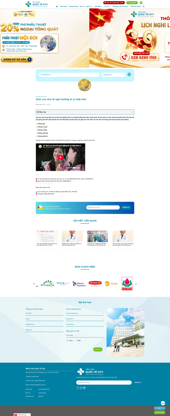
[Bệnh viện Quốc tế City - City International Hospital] (37, 4)
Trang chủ (57, 6)
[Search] (143, 6)
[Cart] (141, 2)
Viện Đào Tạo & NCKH (120, 6)
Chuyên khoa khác (41, 96)
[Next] (164, 38)
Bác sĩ (82, 6)
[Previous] (5, 38)
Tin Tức (106, 6)
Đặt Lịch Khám (136, 6)
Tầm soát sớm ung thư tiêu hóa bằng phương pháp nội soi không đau (123, 244)
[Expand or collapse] (132, 112)
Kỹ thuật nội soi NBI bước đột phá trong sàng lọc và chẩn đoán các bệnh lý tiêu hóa (96, 244)
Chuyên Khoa (73, 6)
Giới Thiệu (63, 6)
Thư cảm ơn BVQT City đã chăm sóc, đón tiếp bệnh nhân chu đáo (47, 244)
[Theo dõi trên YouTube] (84, 387)
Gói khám (98, 6)
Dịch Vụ (89, 6)
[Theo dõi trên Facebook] (77, 387)
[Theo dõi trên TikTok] (81, 387)
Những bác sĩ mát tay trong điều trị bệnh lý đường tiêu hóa (71, 244)
